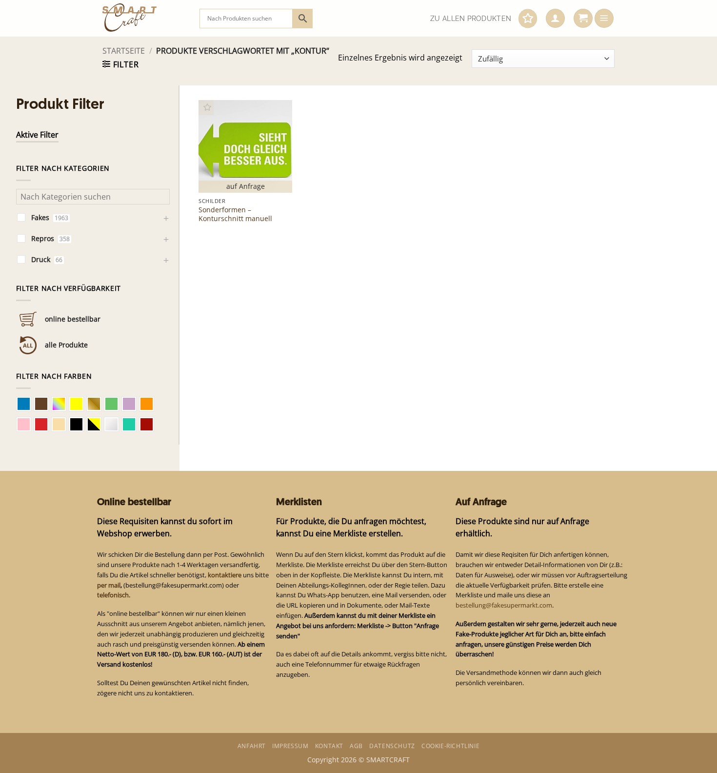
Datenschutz (392, 746)
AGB (356, 746)
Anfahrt (252, 746)
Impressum (290, 746)
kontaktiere (224, 574)
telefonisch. (113, 594)
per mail (108, 585)
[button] (555, 18)
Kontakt (329, 746)
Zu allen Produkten (470, 18)
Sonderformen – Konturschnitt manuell (235, 214)
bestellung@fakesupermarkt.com (504, 605)
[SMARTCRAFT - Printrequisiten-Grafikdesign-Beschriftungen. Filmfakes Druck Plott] (143, 18)
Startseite (123, 50)
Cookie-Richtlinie (450, 746)
